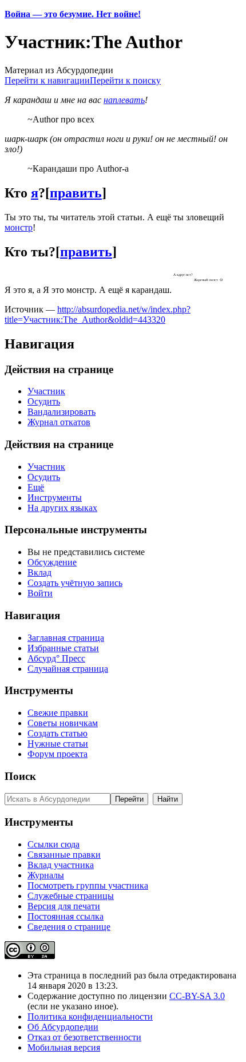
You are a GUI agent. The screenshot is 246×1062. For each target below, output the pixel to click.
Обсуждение (52, 562)
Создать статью (57, 733)
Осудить (43, 401)
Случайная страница (67, 668)
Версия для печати (63, 906)
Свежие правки (57, 713)
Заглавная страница (65, 638)
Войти (40, 593)
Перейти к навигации (47, 80)
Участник (46, 391)
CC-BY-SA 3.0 (197, 996)
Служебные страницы (70, 896)
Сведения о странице (68, 927)
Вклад (39, 572)
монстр (19, 227)
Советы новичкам (62, 723)
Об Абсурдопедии (62, 1027)
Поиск (20, 776)
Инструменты (54, 497)
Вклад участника (60, 865)
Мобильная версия (63, 1047)
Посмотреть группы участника (87, 885)
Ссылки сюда (53, 844)
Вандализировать (61, 412)
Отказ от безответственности (84, 1037)
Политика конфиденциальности (90, 1016)
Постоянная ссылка (65, 916)
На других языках (62, 508)
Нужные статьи (57, 743)
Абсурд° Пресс (56, 658)
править (76, 192)
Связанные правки (64, 854)
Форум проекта (57, 754)
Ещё (35, 487)
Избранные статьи (63, 648)
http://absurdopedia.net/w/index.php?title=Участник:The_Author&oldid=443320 (98, 314)
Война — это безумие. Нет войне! (73, 14)
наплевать (124, 100)
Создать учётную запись (74, 583)
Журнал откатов (58, 422)
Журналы (45, 875)
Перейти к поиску (125, 80)
